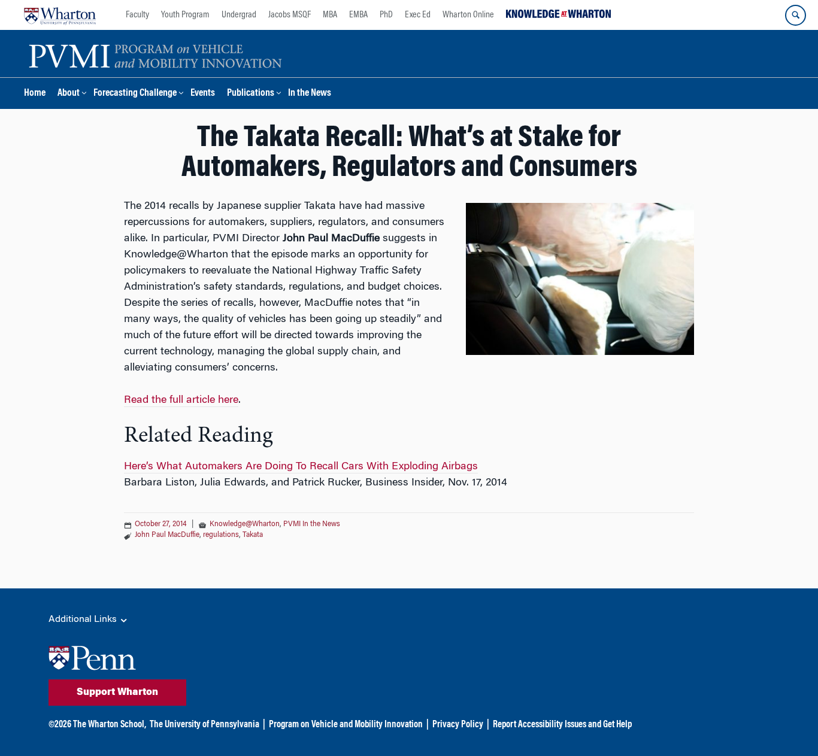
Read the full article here (181, 400)
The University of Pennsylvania (204, 725)
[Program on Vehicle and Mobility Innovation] (155, 54)
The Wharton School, (109, 725)
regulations (221, 535)
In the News (309, 94)
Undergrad (239, 15)
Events (202, 94)
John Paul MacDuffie (167, 535)
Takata (253, 535)
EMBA (358, 15)
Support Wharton (117, 692)
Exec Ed (418, 15)
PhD (386, 15)
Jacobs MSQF (289, 15)
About (68, 94)
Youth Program (185, 15)
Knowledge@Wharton (245, 524)
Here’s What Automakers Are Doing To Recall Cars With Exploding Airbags (301, 467)
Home (35, 94)
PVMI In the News (311, 524)
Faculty (137, 15)
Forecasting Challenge (135, 94)
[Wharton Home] (60, 15)
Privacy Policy (457, 725)
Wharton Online (468, 15)
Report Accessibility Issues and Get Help (562, 725)
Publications (250, 94)
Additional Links (84, 619)
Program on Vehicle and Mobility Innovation (346, 725)
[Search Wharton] (795, 15)
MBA (330, 15)
